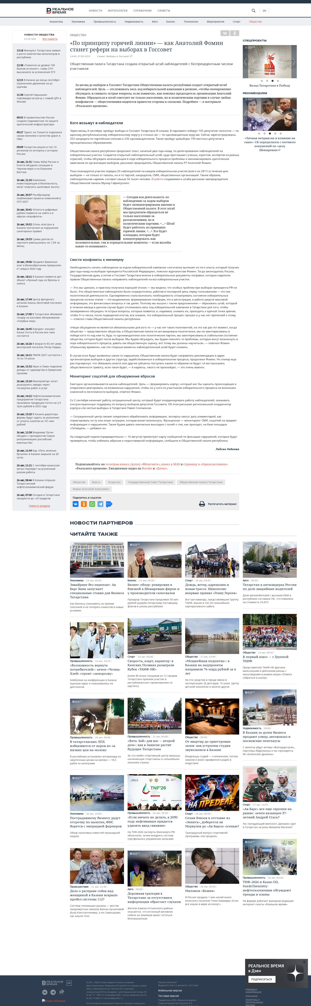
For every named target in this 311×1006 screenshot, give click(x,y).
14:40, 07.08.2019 (80, 56)
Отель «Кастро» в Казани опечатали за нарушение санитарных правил (37, 228)
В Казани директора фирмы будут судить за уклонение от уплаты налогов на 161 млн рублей (38, 419)
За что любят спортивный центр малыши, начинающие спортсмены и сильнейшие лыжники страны (154, 751)
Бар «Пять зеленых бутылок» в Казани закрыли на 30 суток (38, 454)
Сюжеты (164, 10)
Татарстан (114, 482)
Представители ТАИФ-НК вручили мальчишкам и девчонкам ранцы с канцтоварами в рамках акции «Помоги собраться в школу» (267, 667)
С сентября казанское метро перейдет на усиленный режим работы (38, 469)
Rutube (147, 468)
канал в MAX (170, 464)
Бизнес (170, 21)
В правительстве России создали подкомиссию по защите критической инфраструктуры (37, 121)
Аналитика (56, 21)
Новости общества (39, 34)
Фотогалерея (118, 10)
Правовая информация (253, 991)
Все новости (50, 39)
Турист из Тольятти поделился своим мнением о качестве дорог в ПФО (39, 136)
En (264, 10)
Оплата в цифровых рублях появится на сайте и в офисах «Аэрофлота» (37, 213)
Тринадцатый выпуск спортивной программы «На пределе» (212, 827)
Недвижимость (134, 21)
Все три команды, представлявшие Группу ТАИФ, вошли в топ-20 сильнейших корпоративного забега (211, 595)
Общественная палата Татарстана (200, 482)
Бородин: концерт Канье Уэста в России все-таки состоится (36, 332)
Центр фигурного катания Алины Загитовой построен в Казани (39, 303)
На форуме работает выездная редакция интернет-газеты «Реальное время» (268, 893)
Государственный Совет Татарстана (150, 482)
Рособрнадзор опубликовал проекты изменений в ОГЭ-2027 (39, 198)
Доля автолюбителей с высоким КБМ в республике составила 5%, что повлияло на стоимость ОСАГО (270, 593)
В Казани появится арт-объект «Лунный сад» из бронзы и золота (39, 280)
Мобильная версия (170, 990)
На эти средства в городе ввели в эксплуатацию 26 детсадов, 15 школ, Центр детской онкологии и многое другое (212, 673)
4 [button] (278, 81)
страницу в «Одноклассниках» (205, 464)
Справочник (142, 10)
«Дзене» (161, 468)
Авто (155, 21)
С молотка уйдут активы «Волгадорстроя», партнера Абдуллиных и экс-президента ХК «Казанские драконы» (269, 743)
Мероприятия (215, 21)
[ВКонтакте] (224, 33)
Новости (95, 10)
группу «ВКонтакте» (145, 464)
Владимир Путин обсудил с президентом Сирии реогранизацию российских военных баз (36, 437)
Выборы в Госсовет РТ (120, 56)
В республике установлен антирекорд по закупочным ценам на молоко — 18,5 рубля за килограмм (95, 752)
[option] (270, 61)
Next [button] (294, 61)
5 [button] (280, 133)
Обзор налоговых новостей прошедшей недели (96, 827)
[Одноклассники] (234, 33)
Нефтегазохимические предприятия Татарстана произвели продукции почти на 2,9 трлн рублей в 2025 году (39, 401)
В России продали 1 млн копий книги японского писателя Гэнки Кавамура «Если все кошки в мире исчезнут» (211, 897)
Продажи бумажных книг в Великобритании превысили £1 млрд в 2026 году (39, 265)
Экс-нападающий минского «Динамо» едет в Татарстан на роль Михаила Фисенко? (269, 818)
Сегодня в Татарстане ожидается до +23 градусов (38, 496)
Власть (96, 482)
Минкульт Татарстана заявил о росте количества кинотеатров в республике (38, 54)
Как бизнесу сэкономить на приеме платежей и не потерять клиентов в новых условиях (97, 597)
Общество (255, 21)
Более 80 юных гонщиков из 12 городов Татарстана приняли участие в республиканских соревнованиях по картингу (152, 673)
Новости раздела (39, 506)
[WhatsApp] (92, 504)
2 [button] (267, 81)
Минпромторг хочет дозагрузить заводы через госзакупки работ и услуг (37, 384)
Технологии (191, 21)
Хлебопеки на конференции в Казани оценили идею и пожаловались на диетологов (95, 676)
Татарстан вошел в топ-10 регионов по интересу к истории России (37, 150)
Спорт (236, 21)
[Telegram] (100, 504)
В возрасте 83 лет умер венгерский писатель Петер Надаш (39, 345)
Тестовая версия (168, 996)
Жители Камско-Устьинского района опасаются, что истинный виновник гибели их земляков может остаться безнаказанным (154, 905)
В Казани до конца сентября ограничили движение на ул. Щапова (38, 83)
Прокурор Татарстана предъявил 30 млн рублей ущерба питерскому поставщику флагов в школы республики (153, 595)
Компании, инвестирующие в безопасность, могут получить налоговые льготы (38, 183)
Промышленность (105, 21)
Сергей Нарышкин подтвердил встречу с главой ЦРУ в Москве (39, 98)
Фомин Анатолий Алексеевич (91, 489)
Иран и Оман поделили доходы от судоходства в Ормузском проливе (39, 370)
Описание (251, 996)
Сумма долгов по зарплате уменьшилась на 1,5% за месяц (38, 242)
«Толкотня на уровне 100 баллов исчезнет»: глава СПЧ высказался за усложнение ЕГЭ (36, 68)
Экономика (78, 21)
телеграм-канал (117, 464)
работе (159, 179)
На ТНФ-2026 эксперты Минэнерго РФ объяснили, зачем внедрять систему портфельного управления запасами (152, 828)
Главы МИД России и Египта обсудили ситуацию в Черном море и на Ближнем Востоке (38, 167)
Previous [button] (245, 61)
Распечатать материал (222, 504)
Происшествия (79, 886)
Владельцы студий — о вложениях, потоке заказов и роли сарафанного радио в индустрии (211, 752)
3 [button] (272, 81)
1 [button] (261, 81)
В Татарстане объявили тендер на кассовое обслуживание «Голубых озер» (39, 317)
